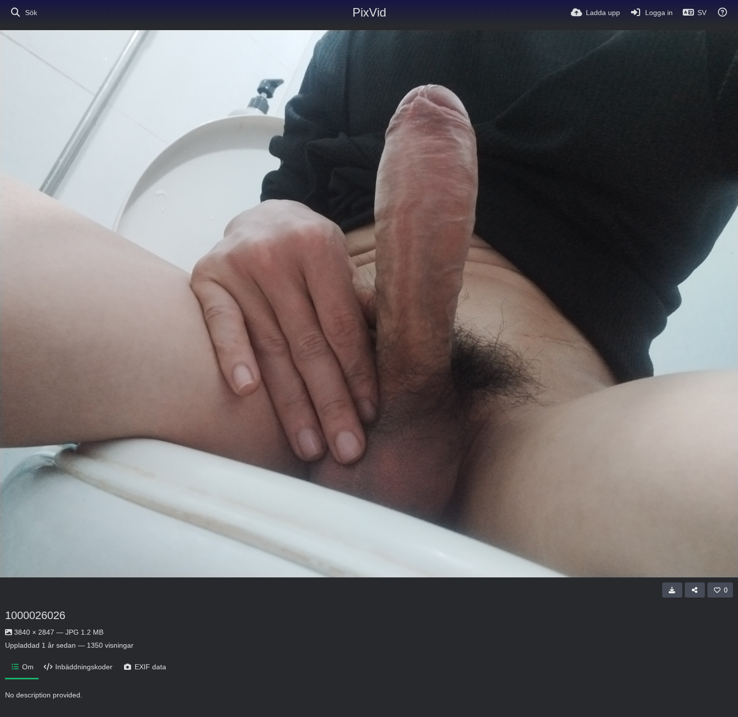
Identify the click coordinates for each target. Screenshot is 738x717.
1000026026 (35, 615)
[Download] (672, 590)
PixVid (369, 12)
